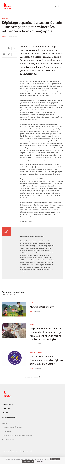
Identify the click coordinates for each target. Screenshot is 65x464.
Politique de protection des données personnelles (17, 435)
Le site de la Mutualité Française (12, 427)
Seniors (40, 353)
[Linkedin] (9, 48)
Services (5, 413)
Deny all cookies (28, 461)
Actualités (6, 408)
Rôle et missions (8, 404)
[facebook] (4, 48)
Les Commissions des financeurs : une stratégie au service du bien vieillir (46, 360)
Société (32, 303)
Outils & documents (9, 417)
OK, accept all (55, 459)
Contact (4, 423)
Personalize (39, 461)
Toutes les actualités (8, 295)
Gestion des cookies (8, 439)
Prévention (5, 18)
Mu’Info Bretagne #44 (42, 307)
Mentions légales (7, 431)
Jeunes (32, 324)
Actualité (4, 36)
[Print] (9, 54)
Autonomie (33, 353)
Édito (31, 311)
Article (31, 344)
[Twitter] (14, 48)
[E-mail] (4, 54)
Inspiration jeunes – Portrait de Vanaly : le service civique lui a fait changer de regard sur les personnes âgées (46, 334)
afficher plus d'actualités (32, 377)
